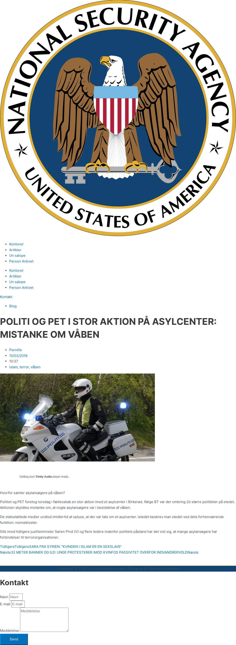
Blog (13, 306)
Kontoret (16, 244)
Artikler (15, 250)
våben (36, 367)
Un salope (17, 255)
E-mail (5, 604)
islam (13, 367)
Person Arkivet (21, 261)
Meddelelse (10, 630)
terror (24, 367)
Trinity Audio (43, 476)
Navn (4, 597)
